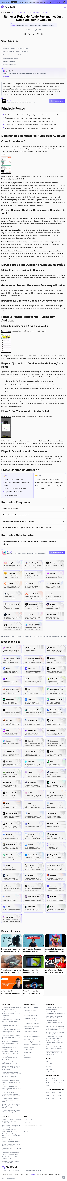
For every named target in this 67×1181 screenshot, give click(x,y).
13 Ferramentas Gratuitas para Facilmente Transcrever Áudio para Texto (11, 1025)
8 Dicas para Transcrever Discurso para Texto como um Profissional (11, 1077)
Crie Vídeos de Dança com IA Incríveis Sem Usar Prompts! (9, 1130)
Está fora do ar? (50, 1072)
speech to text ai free (29, 1055)
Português (32, 1174)
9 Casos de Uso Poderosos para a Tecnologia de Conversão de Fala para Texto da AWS (11, 1105)
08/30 (47, 1092)
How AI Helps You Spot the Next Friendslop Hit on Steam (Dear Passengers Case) (54, 1052)
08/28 (53, 1092)
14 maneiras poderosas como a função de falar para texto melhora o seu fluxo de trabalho (11, 1088)
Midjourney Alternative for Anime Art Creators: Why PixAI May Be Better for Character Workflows (55, 1028)
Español (39, 1174)
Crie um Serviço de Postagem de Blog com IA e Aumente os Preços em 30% (11, 1135)
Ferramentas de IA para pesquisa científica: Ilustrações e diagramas (11, 1140)
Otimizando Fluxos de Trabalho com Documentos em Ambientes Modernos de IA (11, 1121)
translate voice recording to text (32, 1036)
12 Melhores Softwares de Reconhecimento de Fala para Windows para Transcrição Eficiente (11, 1094)
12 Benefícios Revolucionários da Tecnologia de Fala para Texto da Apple (10, 1100)
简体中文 (9, 1174)
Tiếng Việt (57, 1174)
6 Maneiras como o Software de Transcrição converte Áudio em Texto (11, 1072)
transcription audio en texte (31, 1007)
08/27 (60, 1092)
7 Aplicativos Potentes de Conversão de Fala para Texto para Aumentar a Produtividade (11, 1013)
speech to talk (27, 1057)
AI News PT (8, 12)
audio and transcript (29, 1028)
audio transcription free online (31, 1023)
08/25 (53, 1095)
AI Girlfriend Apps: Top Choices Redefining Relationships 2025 (54, 1037)
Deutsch (44, 1174)
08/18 (47, 1098)
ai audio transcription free (30, 1031)
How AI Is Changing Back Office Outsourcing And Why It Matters (54, 1047)
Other (47, 1085)
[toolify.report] (63, 1172)
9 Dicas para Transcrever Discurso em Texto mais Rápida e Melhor (11, 1042)
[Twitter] (24, 1131)
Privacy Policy (27, 1122)
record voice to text (29, 1039)
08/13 (60, 1098)
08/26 (47, 1095)
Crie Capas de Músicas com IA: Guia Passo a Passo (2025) (11, 1149)
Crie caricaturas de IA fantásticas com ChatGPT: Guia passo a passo (11, 1162)
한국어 (21, 1174)
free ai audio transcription (30, 1015)
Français (50, 1174)
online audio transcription (30, 1010)
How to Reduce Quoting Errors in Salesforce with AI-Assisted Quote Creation (54, 1042)
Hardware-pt (49, 1066)
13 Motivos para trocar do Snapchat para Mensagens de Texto (11, 1008)
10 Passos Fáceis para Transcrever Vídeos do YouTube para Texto (11, 1111)
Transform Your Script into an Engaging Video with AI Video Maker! (55, 1012)
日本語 (26, 1174)
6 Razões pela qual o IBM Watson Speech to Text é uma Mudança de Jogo (11, 1082)
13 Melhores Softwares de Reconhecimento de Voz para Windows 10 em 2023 (9, 1047)
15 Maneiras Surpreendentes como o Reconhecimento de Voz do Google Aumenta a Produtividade (11, 1031)
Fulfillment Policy (28, 1119)
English (4, 1174)
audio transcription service (30, 1018)
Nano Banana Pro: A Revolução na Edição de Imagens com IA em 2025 (11, 1126)
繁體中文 (16, 1174)
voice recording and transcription (32, 1044)
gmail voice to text (28, 1049)
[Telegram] (27, 1131)
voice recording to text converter (32, 1034)
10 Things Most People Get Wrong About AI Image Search (55, 1033)
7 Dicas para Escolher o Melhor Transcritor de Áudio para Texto (10, 1052)
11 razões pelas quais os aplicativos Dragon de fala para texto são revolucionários (11, 1057)
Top (64, 1177)
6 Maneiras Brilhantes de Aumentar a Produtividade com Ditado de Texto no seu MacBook (11, 1067)
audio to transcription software (31, 1026)
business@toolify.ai (29, 1129)
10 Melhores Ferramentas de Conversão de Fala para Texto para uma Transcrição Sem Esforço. (11, 1019)
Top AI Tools (49, 1069)
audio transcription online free (31, 1021)
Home (2, 12)
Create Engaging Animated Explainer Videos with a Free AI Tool (55, 1017)
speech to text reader (29, 1052)
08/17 (53, 1098)
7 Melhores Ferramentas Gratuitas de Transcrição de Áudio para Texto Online (11, 1037)
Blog (47, 1061)
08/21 (60, 1095)
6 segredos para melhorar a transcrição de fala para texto (9, 1062)
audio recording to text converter (32, 1042)
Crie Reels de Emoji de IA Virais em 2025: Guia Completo (11, 1144)
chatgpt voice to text (29, 1047)
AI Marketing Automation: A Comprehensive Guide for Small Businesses (54, 1022)
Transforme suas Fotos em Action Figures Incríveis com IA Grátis (10, 1153)
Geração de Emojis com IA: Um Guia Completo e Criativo (11, 1157)
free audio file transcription (31, 1013)
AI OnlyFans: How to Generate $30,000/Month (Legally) (54, 1008)
